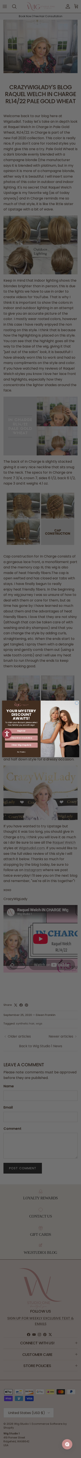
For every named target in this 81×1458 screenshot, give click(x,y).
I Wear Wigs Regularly (21, 745)
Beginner (21, 731)
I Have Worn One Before (21, 738)
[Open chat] (67, 1444)
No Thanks (21, 752)
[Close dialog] (76, 703)
